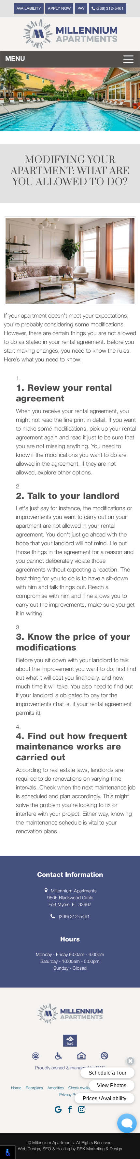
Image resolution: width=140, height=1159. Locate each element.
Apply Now (59, 8)
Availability (29, 8)
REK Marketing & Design (99, 1149)
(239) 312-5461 (109, 8)
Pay (81, 8)
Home (16, 1088)
